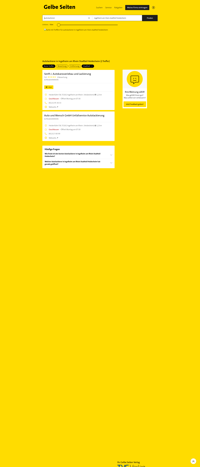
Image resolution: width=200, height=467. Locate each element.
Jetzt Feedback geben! (135, 104)
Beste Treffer (49, 66)
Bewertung (62, 66)
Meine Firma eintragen (137, 7)
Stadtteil (86, 66)
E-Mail (49, 87)
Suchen (99, 7)
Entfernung (74, 66)
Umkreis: (47, 25)
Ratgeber (118, 7)
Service (108, 7)
